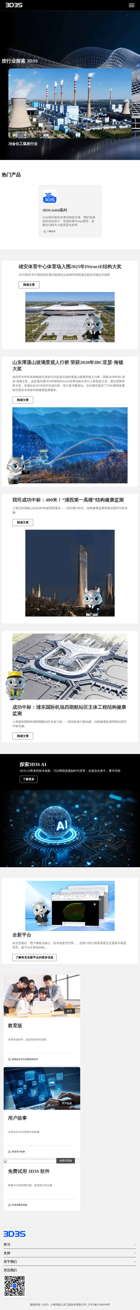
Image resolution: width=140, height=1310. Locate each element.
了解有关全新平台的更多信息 (34, 957)
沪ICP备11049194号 (99, 1304)
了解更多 (28, 779)
